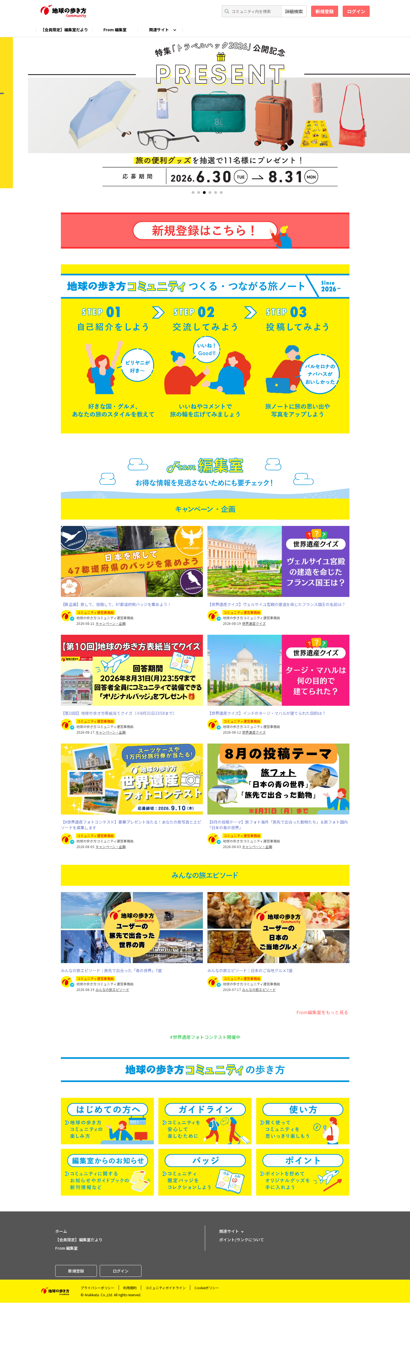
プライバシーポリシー (97, 1287)
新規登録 (325, 11)
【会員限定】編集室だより (64, 29)
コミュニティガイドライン (165, 1287)
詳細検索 (294, 11)
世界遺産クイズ (254, 623)
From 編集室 (115, 29)
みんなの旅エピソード (112, 989)
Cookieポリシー (206, 1287)
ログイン (356, 11)
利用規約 (130, 1287)
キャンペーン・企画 (111, 623)
